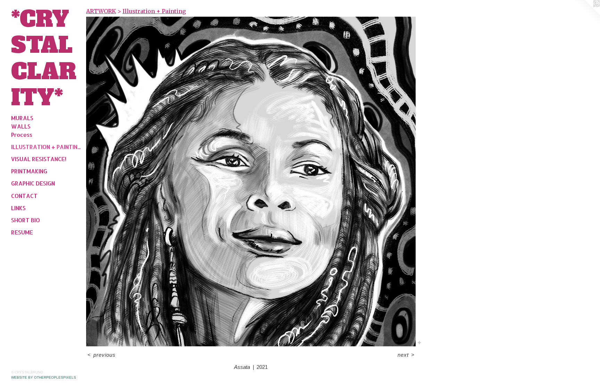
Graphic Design (33, 183)
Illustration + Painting (46, 146)
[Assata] (251, 181)
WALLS (21, 126)
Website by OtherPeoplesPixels (43, 377)
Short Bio (25, 220)
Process (21, 134)
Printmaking (29, 171)
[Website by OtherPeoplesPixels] (586, 14)
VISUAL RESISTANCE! (38, 159)
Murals (22, 118)
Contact (24, 195)
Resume (22, 232)
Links (18, 208)
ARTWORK (101, 11)
